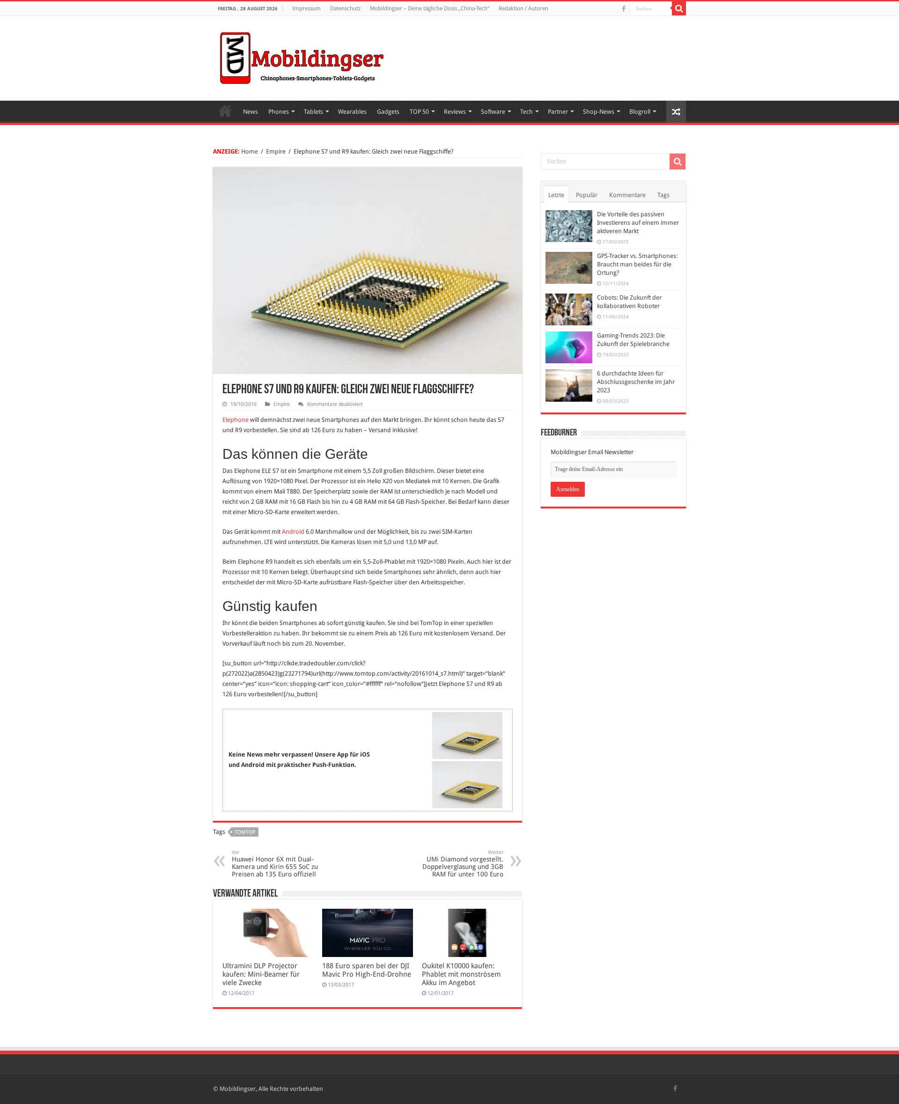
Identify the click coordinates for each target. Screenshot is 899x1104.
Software (493, 111)
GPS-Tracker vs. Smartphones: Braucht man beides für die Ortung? (637, 264)
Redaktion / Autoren (523, 8)
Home (225, 110)
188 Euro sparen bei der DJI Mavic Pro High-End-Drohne (366, 970)
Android (293, 531)
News (250, 111)
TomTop (245, 832)
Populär (586, 195)
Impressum (306, 8)
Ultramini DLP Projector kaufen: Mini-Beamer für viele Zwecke (261, 974)
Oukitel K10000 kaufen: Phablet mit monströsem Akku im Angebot (461, 974)
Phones (278, 111)
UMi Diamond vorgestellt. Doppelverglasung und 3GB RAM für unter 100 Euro (462, 863)
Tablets (313, 111)
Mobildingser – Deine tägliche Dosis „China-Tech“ (429, 8)
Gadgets (388, 111)
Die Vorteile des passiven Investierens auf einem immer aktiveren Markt (638, 223)
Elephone (235, 419)
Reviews (455, 111)
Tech (526, 111)
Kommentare (627, 195)
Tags (663, 195)
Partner (558, 111)
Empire (276, 151)
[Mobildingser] (302, 56)
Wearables (352, 111)
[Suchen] (679, 8)
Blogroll (639, 111)
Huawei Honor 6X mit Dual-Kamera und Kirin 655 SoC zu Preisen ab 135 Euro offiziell (275, 863)
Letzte (556, 195)
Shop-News (598, 111)
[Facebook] (623, 9)
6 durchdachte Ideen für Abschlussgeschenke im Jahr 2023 (636, 382)
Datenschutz (345, 8)
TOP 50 (419, 111)
